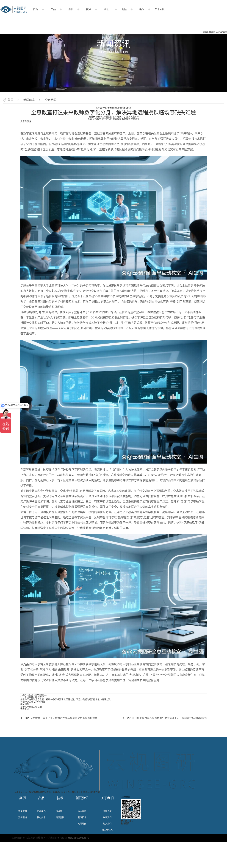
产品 (53, 9)
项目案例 (22, 811)
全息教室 (97, 119)
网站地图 (82, 824)
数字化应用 (107, 119)
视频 (124, 9)
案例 (70, 9)
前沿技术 (82, 817)
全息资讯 (135, 119)
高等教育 (117, 119)
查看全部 (26, 709)
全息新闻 (50, 99)
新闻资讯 (82, 798)
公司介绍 (107, 811)
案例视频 (22, 817)
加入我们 (107, 824)
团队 (106, 9)
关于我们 (107, 798)
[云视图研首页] (13, 12)
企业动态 (82, 811)
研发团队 (60, 817)
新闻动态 (29, 99)
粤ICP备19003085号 (78, 838)
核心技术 (41, 817)
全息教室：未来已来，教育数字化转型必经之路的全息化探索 (63, 718)
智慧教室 (126, 119)
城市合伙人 (107, 830)
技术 (88, 9)
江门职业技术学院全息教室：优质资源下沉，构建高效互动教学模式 (169, 718)
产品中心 (41, 811)
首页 (35, 9)
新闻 (141, 9)
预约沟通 (40, 702)
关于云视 (160, 9)
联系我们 (107, 817)
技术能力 (60, 811)
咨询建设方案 (28, 702)
